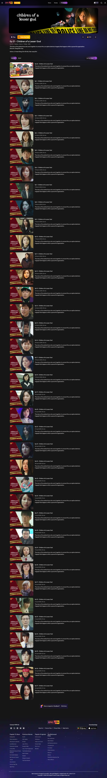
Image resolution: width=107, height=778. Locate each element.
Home (49, 3)
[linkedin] (17, 728)
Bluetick (37, 748)
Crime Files (12, 748)
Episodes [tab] (13, 58)
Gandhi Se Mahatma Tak (53, 757)
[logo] (53, 722)
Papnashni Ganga (14, 746)
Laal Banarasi (13, 744)
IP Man (24, 741)
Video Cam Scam (39, 741)
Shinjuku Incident (26, 758)
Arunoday (50, 747)
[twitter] (14, 728)
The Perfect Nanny (26, 751)
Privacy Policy (57, 728)
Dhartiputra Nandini (14, 741)
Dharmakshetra (13, 739)
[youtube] (20, 728)
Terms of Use (48, 728)
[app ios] (92, 728)
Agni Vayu (12, 766)
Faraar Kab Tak (13, 764)
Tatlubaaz (37, 739)
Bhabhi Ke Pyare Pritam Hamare (15, 751)
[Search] (101, 3)
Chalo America (51, 750)
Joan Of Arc (25, 744)
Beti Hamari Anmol (14, 757)
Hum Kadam (13, 762)
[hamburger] (2, 3)
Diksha (49, 754)
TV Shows (63, 3)
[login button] (105, 3)
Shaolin (24, 755)
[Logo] (9, 3)
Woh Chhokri (51, 740)
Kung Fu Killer (25, 746)
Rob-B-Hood (25, 753)
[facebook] (11, 728)
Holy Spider (25, 739)
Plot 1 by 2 (37, 746)
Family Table (38, 744)
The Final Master (26, 760)
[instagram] (23, 728)
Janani (11, 759)
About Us (40, 728)
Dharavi (49, 752)
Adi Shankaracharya (52, 743)
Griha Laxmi (38, 736)
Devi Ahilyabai (51, 738)
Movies (56, 3)
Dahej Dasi (12, 736)
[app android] (82, 728)
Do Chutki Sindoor (14, 754)
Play (14, 37)
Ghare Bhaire (51, 759)
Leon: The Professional (27, 748)
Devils (23, 736)
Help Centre (66, 728)
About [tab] (19, 58)
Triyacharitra (51, 745)
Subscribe (17, 3)
